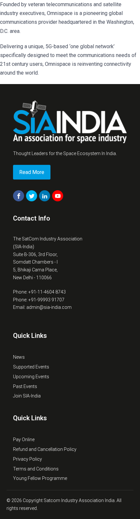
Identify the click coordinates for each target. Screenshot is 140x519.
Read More (31, 172)
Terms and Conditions (36, 468)
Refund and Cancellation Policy (45, 449)
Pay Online (24, 439)
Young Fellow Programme (40, 478)
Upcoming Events (31, 376)
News (19, 357)
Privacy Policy (27, 459)
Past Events (25, 386)
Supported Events (31, 366)
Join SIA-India (27, 395)
